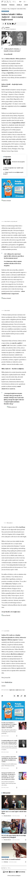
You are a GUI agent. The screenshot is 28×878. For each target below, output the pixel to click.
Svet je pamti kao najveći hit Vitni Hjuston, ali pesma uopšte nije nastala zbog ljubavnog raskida (9, 759)
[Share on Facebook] (5, 24)
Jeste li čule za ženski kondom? (11, 859)
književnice (12, 690)
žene (23, 690)
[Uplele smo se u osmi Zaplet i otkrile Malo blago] (14, 802)
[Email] (13, 24)
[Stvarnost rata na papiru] (7, 162)
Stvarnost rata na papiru (18, 161)
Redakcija (7, 27)
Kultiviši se (8, 682)
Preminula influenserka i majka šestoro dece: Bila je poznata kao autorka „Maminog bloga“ (9, 742)
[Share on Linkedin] (10, 24)
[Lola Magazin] (10, 1)
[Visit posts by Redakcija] (3, 28)
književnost (19, 690)
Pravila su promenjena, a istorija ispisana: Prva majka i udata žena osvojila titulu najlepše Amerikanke (9, 725)
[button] (3, 1)
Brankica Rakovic (7, 815)
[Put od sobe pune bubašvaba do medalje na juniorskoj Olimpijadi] (14, 826)
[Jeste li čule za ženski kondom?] (14, 850)
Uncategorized (5, 11)
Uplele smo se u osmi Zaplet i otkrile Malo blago (14, 812)
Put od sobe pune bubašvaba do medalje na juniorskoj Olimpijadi (14, 836)
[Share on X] (8, 24)
